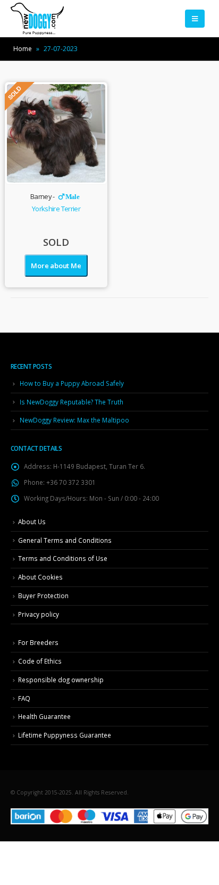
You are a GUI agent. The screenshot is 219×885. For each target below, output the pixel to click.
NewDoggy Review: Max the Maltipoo (74, 420)
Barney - (54, 196)
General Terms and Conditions (65, 540)
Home (22, 48)
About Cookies (40, 577)
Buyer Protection (43, 595)
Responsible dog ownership (61, 679)
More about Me (56, 265)
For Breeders (38, 642)
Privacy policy (38, 614)
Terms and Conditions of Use (62, 558)
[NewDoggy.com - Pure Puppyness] (37, 19)
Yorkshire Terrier (56, 208)
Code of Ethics (40, 661)
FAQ (24, 698)
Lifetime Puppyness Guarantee (64, 735)
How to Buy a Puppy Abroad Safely (72, 383)
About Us (32, 521)
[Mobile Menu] (195, 19)
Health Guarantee (44, 716)
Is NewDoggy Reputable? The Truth (71, 402)
